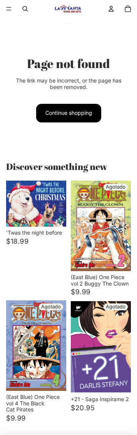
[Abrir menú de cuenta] (111, 8)
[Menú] (9, 8)
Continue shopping (68, 113)
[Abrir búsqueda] (25, 8)
